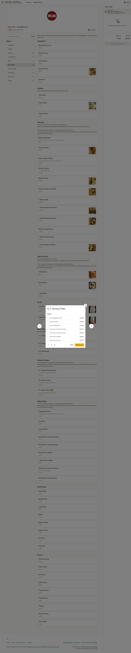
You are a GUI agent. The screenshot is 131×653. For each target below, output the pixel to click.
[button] (39, 328)
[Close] (85, 305)
